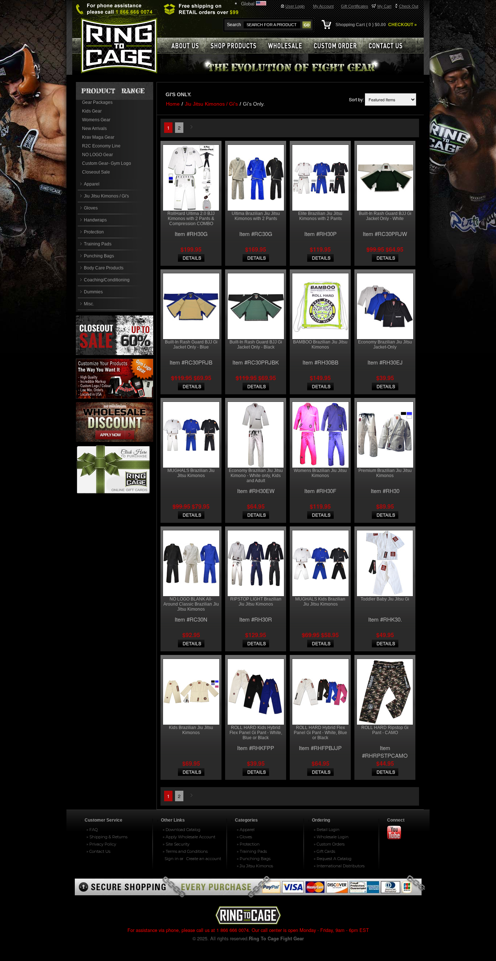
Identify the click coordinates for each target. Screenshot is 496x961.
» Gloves (244, 836)
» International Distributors (339, 865)
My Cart (384, 6)
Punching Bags (99, 255)
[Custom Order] (338, 45)
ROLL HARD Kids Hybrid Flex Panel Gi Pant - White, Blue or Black (255, 732)
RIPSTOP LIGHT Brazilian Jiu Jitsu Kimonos (255, 601)
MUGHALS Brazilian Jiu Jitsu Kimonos (191, 473)
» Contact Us (98, 851)
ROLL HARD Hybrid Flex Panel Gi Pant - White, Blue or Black (320, 732)
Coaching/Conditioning (107, 279)
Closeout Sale (96, 172)
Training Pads (97, 244)
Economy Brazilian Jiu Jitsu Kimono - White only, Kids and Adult (256, 475)
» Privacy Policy (101, 844)
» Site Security (176, 844)
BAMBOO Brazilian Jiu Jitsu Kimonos (320, 344)
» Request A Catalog (332, 858)
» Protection (248, 844)
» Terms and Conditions (185, 851)
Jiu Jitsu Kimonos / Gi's (106, 196)
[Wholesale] (288, 45)
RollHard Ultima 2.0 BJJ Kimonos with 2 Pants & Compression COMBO (191, 218)
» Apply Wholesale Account (189, 836)
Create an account (203, 858)
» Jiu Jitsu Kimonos (255, 865)
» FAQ (92, 829)
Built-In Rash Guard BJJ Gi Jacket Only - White (385, 216)
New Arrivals (94, 128)
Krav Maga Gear (98, 137)
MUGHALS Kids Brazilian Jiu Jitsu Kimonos (320, 601)
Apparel (91, 184)
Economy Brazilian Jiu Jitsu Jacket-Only (385, 344)
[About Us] (185, 45)
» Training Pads (252, 851)
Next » (193, 127)
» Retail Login (327, 829)
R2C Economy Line (101, 145)
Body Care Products (103, 267)
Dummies (93, 291)
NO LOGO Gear (97, 154)
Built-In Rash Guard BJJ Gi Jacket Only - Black (255, 344)
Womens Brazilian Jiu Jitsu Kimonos (320, 473)
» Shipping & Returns (106, 836)
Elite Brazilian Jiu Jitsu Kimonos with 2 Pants (320, 216)
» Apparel (246, 829)
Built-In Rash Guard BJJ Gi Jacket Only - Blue (191, 344)
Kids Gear (92, 111)
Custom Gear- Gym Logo (106, 163)
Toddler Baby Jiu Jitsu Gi (385, 599)
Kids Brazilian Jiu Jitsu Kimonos (191, 730)
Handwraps (95, 220)
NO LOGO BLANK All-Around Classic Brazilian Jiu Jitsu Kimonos (191, 604)
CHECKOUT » (402, 24)
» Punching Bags (254, 858)
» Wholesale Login (331, 836)
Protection (94, 232)
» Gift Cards (324, 851)
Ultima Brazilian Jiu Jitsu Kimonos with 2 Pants (256, 216)
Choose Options (191, 258)
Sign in (171, 858)
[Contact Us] (389, 45)
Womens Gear (96, 119)
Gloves (91, 208)
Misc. (89, 303)
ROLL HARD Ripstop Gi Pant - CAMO (384, 730)
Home (173, 104)
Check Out (408, 6)
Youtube (397, 833)
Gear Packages (97, 102)
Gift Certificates (354, 6)
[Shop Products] (237, 45)
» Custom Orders (329, 844)
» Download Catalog (181, 829)
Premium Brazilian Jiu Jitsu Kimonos (385, 473)
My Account (323, 6)
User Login (295, 6)
